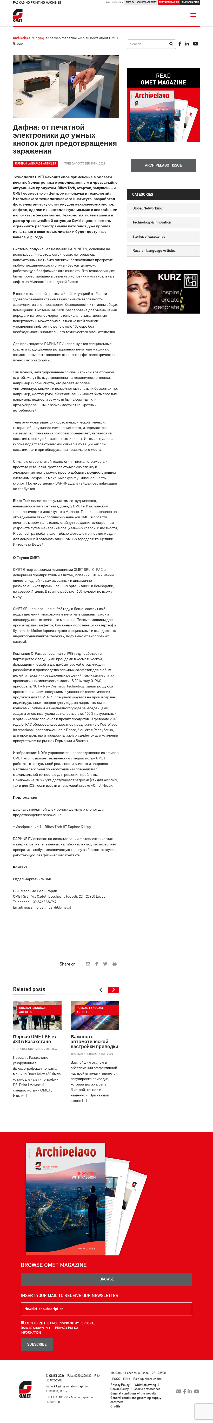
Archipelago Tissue (163, 165)
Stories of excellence (148, 237)
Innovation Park (190, 2)
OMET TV (130, 2)
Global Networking (147, 208)
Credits (115, 1406)
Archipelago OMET (146, 2)
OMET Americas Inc (169, 2)
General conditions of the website (133, 1393)
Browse (106, 1279)
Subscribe (36, 1344)
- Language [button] (114, 2)
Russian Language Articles (154, 251)
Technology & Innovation (151, 222)
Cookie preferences (147, 1389)
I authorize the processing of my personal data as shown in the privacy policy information (58, 1328)
